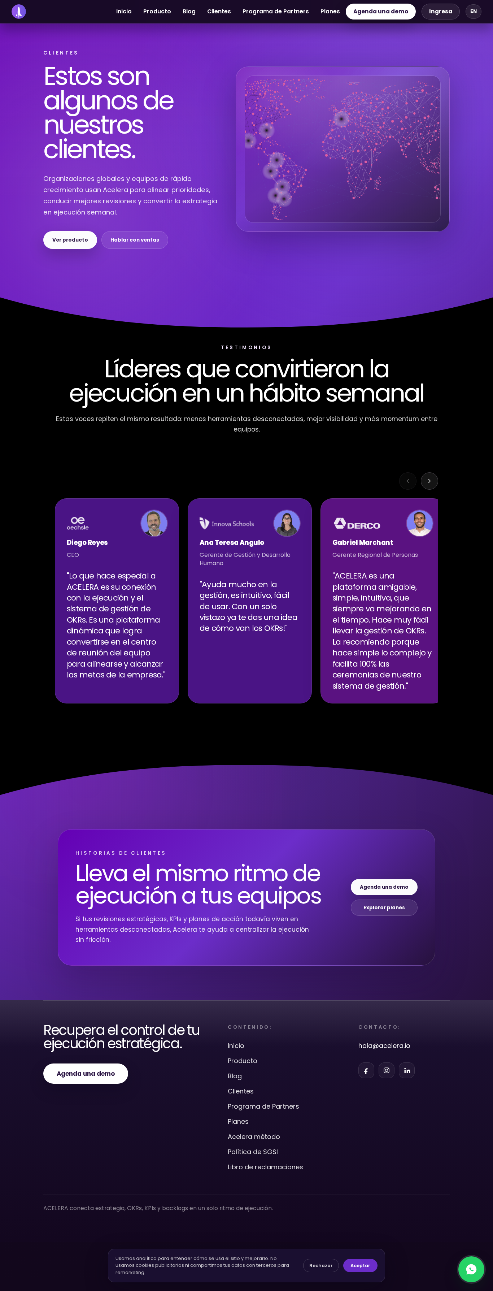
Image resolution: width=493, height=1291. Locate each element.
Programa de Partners (276, 11)
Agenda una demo (380, 11)
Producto (157, 11)
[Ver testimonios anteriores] (407, 481)
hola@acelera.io (384, 1045)
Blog (189, 11)
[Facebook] (366, 1070)
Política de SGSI (253, 1151)
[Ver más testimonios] (429, 481)
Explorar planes (384, 907)
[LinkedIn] (407, 1070)
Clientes (241, 1091)
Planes (330, 11)
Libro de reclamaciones (265, 1166)
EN (473, 11)
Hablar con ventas (134, 240)
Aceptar (360, 1265)
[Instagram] (386, 1070)
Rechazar (321, 1265)
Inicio (124, 11)
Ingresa (440, 11)
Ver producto (70, 240)
